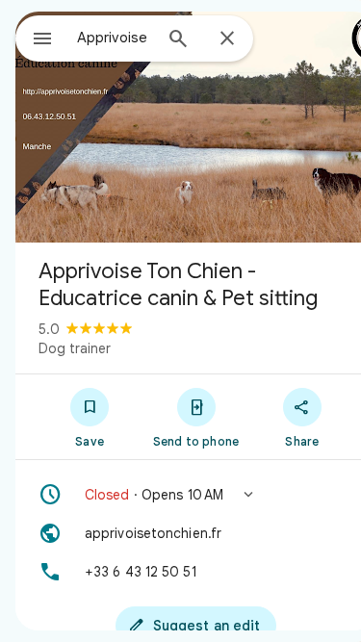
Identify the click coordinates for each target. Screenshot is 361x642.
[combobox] (114, 37)
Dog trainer (75, 348)
